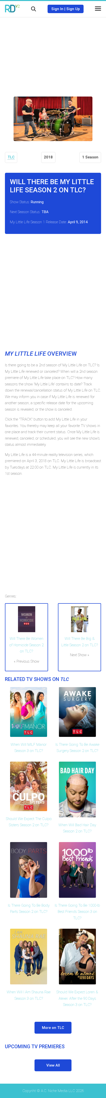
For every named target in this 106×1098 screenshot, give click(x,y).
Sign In (57, 9)
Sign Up (73, 9)
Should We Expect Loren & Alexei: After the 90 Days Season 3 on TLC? (77, 998)
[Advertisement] (53, 53)
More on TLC (53, 1027)
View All (53, 1065)
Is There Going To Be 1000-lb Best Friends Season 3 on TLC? (77, 911)
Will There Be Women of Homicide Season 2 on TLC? (26, 644)
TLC (11, 157)
